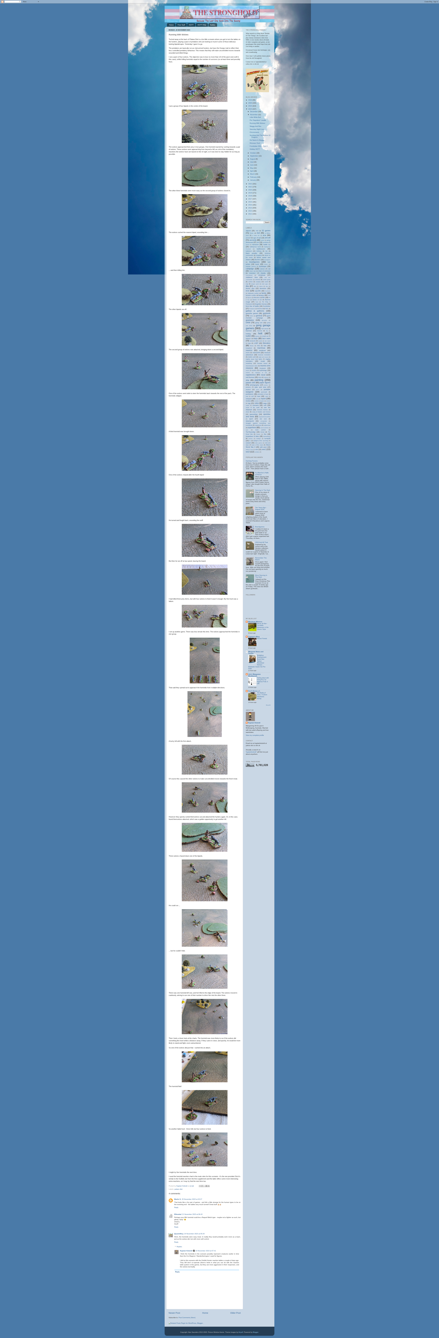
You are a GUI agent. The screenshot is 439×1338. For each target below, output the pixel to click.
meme (248, 352)
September (254, 156)
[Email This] (200, 1186)
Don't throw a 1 (254, 691)
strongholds (263, 421)
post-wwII (264, 392)
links (258, 346)
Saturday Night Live (257, 129)
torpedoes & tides (252, 436)
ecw (247, 291)
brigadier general (251, 266)
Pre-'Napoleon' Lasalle (258, 120)
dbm (255, 286)
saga (265, 403)
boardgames (254, 262)
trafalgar (258, 438)
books (266, 264)
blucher (257, 260)
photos (266, 385)
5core (251, 233)
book (257, 264)
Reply (176, 1207)
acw (264, 235)
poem (257, 389)
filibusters (257, 297)
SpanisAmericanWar (264, 416)
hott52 (248, 336)
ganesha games (252, 313)
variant (248, 443)
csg (247, 284)
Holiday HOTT (255, 149)
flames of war (257, 300)
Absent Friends (262, 638)
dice (267, 286)
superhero (252, 427)
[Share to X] (204, 1186)
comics (250, 282)
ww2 (248, 452)
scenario (256, 405)
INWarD (248, 338)
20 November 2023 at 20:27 (192, 1199)
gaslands (266, 313)
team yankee (260, 430)
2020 (250, 190)
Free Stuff (181, 25)
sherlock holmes (262, 410)
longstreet (249, 348)
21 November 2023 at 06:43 (192, 1214)
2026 (250, 100)
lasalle (260, 341)
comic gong (266, 279)
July (251, 162)
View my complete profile (255, 735)
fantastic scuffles (251, 295)
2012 (250, 214)
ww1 (264, 449)
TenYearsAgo (251, 432)
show (247, 412)
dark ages (265, 284)
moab (263, 361)
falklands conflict (253, 293)
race (258, 396)
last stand (267, 341)
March (252, 174)
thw (265, 434)
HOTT (191, 25)
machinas (261, 348)
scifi (265, 405)
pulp (247, 396)
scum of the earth (253, 407)
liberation (266, 343)
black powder (251, 253)
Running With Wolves (257, 123)
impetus (257, 336)
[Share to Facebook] (206, 1186)
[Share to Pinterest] (208, 1186)
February (253, 177)
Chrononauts (254, 132)
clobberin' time (252, 277)
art (258, 242)
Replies (179, 1247)
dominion (263, 288)
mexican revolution (264, 355)
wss (256, 449)
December (254, 111)
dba (247, 286)
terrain (263, 432)
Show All (268, 705)
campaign (250, 269)
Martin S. (177, 1199)
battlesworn (261, 249)
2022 (250, 184)
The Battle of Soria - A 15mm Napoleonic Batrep (262, 695)
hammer (249, 331)
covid (266, 282)
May (252, 168)
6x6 (258, 233)
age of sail (257, 238)
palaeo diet (178, 1189)
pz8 (252, 396)
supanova (258, 425)
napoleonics (251, 375)
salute (247, 405)
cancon (262, 269)
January (253, 180)
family (264, 293)
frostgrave (252, 308)
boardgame (267, 259)
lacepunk (253, 341)
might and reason (263, 357)
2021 (250, 187)
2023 (250, 109)
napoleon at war (261, 372)
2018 (250, 196)
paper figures (265, 383)
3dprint (248, 231)
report (263, 399)
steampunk (250, 421)
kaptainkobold (251, 752)
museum (263, 368)
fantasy (261, 295)
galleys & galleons (255, 311)
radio (266, 396)
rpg (249, 403)
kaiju (256, 338)
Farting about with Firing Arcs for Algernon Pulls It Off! (263, 680)
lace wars (266, 338)
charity (263, 273)
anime (262, 240)
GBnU (251, 316)
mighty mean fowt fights (254, 359)
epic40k (258, 291)
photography (254, 385)
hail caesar (264, 328)
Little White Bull (255, 117)
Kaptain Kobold (186, 1251)
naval (263, 375)
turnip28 (267, 438)
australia (265, 242)
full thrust (260, 308)
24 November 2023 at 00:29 (194, 1234)
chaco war (252, 271)
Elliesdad (177, 1214)
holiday (248, 334)
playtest (248, 389)
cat (269, 269)
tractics (251, 438)
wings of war (249, 449)
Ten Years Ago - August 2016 (261, 508)
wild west (263, 447)
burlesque (262, 266)
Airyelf (240, 1332)
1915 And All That (261, 542)
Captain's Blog (254, 637)
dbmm (261, 286)
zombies (257, 452)
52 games (266, 231)
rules (257, 403)
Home (171, 25)
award (247, 244)
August (253, 159)
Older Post (235, 1313)
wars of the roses (257, 445)
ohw (247, 380)
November (254, 115)
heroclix (259, 331)
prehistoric (249, 394)
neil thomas (250, 377)
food (257, 302)
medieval (262, 350)
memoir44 (256, 352)
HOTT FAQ (202, 25)
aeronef (248, 238)
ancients (253, 240)
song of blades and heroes (261, 412)
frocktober (266, 306)
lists (265, 346)
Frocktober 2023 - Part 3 (259, 146)
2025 (250, 103)
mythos (248, 372)
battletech (249, 251)
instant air (265, 336)
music (247, 370)
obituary (266, 377)
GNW (248, 322)
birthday (259, 251)
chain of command (264, 271)
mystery (254, 370)
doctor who (250, 288)
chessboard (249, 275)
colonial (257, 279)
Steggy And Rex (255, 126)
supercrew (267, 425)
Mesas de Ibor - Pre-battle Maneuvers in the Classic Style (262, 626)
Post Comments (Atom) (187, 1317)
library (252, 345)
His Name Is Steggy (257, 140)
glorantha (264, 320)
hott (260, 333)
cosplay (258, 282)
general (259, 316)
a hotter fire (256, 235)
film (263, 297)
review (248, 401)
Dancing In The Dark (262, 490)
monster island (262, 363)
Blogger (255, 1332)
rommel (268, 401)
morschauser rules (251, 366)
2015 (250, 205)
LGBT (256, 343)
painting (259, 380)
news (259, 377)
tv (249, 441)
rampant (249, 399)
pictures (248, 387)
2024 (250, 106)
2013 (250, 211)
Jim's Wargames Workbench (254, 675)
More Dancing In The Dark (261, 576)
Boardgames (259, 527)
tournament (266, 436)
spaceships (254, 414)
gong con (258, 323)
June (252, 165)
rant (257, 398)
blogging (259, 255)
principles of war (263, 394)
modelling (249, 363)
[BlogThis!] (202, 1186)
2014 (250, 208)
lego (249, 343)
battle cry (266, 244)
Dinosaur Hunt (255, 143)
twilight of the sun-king (260, 441)
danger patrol (255, 284)
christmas (261, 275)
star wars (263, 419)
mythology (263, 370)
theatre (258, 434)
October (253, 153)
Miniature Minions (255, 622)
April (252, 171)
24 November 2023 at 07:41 (206, 1251)
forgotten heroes (261, 304)
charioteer (252, 273)
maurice (249, 350)
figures (250, 297)
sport (251, 419)
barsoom (255, 244)
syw (247, 430)
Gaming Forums (252, 461)
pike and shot (260, 387)
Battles (212, 25)
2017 (250, 199)
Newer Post (174, 1313)
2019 (250, 193)
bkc (266, 251)
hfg (267, 331)
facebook (267, 291)
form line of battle (252, 306)
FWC (266, 308)
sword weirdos (264, 427)
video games (258, 443)
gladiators (250, 320)
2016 (250, 202)
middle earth (252, 357)
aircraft (267, 238)
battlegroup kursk (255, 247)
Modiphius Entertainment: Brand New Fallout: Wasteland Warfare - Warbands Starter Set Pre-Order (257, 662)
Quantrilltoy (178, 1234)
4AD (257, 231)
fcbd (269, 295)
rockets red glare (259, 401)
